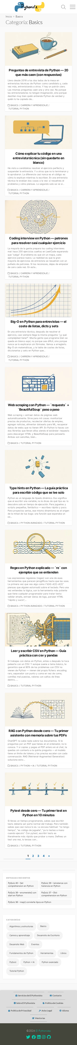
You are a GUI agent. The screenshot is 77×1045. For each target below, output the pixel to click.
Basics (14, 105)
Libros (63, 953)
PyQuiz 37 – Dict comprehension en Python (54, 894)
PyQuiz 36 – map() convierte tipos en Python (29, 902)
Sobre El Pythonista (25, 1003)
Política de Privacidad (21, 1010)
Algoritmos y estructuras (21, 926)
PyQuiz (12, 962)
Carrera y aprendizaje (34, 105)
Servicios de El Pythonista (30, 995)
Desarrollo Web (16, 944)
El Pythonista (43, 1030)
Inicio (9, 16)
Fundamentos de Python (21, 953)
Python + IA (27, 765)
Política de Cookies (54, 1003)
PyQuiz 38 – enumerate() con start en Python (22, 894)
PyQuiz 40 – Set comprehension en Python (21, 884)
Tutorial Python (18, 108)
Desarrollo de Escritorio (48, 935)
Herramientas (46, 953)
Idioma (65, 1010)
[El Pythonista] (29, 7)
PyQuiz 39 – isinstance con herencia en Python (54, 884)
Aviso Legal (47, 1010)
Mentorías (40, 1018)
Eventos (35, 944)
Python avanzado (31, 523)
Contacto (57, 995)
